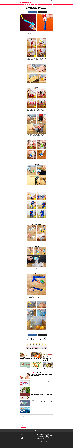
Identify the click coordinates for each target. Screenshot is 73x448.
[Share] (36, 47)
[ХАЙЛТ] (51, 4)
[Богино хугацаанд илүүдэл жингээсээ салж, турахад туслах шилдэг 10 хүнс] (36, 365)
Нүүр (22, 4)
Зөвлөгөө (24, 4)
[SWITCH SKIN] (50, 4)
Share (20, 14)
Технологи (35, 4)
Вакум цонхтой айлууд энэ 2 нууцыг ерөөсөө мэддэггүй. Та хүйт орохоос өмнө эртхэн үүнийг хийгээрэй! (49, 436)
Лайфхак (35, 357)
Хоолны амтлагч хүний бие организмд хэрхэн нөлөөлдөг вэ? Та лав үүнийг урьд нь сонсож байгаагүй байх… (25, 359)
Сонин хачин (31, 4)
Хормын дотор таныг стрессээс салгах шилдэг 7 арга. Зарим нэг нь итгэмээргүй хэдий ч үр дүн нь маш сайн (25, 369)
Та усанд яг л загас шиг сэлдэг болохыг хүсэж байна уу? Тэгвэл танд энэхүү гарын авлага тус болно (49, 442)
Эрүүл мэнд (24, 357)
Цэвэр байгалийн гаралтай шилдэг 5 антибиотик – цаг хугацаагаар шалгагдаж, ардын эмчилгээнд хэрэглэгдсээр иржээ (49, 439)
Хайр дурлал (41, 4)
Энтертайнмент (27, 4)
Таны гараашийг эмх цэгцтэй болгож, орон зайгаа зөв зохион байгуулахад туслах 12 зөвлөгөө (36, 359)
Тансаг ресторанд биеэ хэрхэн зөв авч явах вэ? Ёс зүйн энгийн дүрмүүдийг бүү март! (48, 369)
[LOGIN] (52, 4)
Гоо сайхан (24, 434)
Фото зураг (38, 4)
